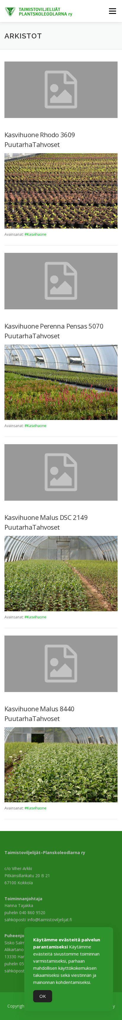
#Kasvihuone (35, 234)
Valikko (112, 11)
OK (42, 996)
